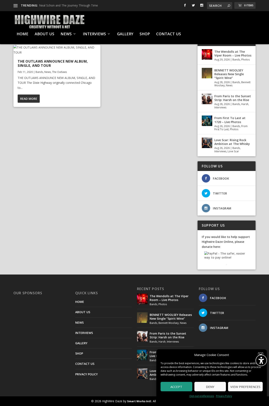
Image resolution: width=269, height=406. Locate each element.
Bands (39, 72)
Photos (245, 59)
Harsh (244, 104)
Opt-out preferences (201, 396)
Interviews (220, 107)
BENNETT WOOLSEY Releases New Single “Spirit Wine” (229, 74)
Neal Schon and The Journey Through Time (68, 5)
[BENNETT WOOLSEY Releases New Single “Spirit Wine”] (207, 73)
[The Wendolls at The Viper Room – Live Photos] (207, 54)
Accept (176, 387)
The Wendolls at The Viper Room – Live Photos (232, 53)
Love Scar (233, 151)
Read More (28, 99)
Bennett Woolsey (168, 323)
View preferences (245, 387)
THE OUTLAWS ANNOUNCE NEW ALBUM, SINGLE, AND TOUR (53, 63)
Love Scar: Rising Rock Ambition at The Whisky (232, 142)
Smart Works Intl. (139, 401)
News (47, 72)
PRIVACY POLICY (86, 374)
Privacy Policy (224, 396)
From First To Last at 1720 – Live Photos (229, 120)
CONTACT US (168, 34)
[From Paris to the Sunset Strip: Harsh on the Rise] (207, 99)
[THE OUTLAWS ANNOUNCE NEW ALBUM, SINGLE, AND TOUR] (56, 50)
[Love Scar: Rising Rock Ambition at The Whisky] (207, 143)
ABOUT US (44, 34)
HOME (22, 34)
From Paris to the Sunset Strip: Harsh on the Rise (232, 98)
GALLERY (125, 34)
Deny (210, 387)
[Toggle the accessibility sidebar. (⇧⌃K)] (261, 360)
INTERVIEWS (94, 34)
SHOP (145, 34)
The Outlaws (59, 72)
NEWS (66, 34)
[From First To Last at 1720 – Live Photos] (207, 121)
